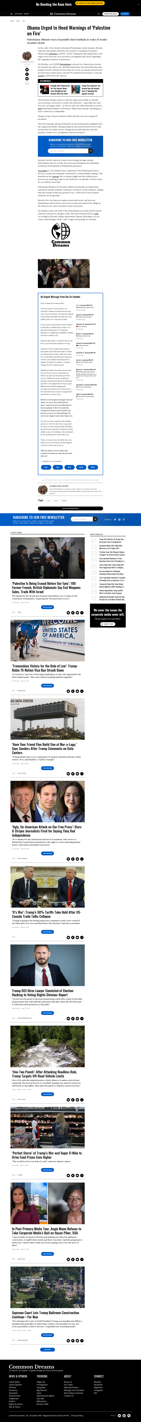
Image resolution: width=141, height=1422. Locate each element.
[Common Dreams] (63, 14)
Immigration (42, 1384)
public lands (22, 1099)
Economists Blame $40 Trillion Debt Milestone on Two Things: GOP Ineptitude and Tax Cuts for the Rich (111, 547)
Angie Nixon (21, 1259)
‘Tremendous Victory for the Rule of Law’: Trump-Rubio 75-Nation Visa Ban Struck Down (45, 667)
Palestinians (65, 64)
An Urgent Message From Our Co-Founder (60, 297)
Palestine (53, 53)
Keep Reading (47, 607)
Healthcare (14, 1398)
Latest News (14, 1382)
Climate (12, 1387)
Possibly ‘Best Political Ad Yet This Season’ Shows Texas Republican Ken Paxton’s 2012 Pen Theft (60, 90)
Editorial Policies (71, 1387)
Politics (12, 1401)
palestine (64, 500)
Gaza (39, 1393)
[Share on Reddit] (27, 78)
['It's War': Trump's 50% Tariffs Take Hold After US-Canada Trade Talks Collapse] (47, 887)
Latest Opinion (15, 1384)
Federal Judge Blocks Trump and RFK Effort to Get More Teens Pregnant (111, 591)
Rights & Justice (16, 1404)
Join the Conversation (70, 508)
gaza (23, 21)
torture (41, 75)
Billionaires (41, 1401)
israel (55, 500)
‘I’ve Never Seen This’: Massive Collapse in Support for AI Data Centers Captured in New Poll (112, 553)
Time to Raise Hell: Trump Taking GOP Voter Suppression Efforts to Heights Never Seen (111, 566)
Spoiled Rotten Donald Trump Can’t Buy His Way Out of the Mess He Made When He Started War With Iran (112, 598)
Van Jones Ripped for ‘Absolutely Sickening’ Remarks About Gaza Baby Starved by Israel (111, 572)
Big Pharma (42, 1390)
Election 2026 (42, 1404)
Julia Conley (15, 1249)
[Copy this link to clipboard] (82, 612)
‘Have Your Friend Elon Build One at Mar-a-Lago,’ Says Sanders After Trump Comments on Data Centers (44, 748)
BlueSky (97, 1382)
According (42, 170)
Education (13, 1393)
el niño (20, 1175)
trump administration (24, 1018)
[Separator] (27, 83)
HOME (12, 21)
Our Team (68, 1384)
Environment (14, 1395)
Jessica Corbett (16, 1089)
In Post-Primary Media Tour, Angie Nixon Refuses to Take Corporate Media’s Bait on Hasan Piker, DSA (46, 1230)
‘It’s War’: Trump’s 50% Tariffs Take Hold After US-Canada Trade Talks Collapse (46, 914)
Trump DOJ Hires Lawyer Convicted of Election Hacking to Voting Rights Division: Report (42, 992)
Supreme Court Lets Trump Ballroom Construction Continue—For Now (45, 1314)
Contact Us (69, 1395)
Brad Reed (15, 1165)
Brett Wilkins (16, 1008)
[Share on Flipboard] (27, 74)
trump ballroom (23, 1340)
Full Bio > (52, 494)
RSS (95, 1393)
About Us (68, 1382)
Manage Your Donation (74, 1390)
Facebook (98, 1384)
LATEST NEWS (18, 14)
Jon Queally (15, 602)
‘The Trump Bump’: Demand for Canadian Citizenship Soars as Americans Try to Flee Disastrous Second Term (112, 579)
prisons (55, 176)
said (40, 108)
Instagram (98, 1390)
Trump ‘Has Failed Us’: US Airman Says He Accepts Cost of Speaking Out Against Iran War (91, 90)
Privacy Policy (77, 1415)
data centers (22, 773)
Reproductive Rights (45, 1395)
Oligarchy (41, 1382)
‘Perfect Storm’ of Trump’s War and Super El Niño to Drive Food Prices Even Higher (47, 1155)
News (18, 21)
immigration (21, 690)
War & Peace (14, 1407)
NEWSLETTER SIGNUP (110, 14)
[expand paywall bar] (138, 4)
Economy (13, 1390)
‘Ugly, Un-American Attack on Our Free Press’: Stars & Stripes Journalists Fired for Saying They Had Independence (47, 830)
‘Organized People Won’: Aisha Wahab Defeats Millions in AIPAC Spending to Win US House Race (111, 585)
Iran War (40, 1398)
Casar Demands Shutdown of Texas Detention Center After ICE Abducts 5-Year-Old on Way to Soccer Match (111, 559)
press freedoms (22, 858)
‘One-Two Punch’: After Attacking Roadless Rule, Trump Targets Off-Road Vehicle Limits (44, 1073)
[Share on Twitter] (27, 69)
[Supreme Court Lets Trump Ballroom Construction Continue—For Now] (47, 1287)
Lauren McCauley (28, 62)
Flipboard (98, 1387)
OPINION (26, 14)
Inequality (41, 1387)
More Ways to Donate (73, 1393)
